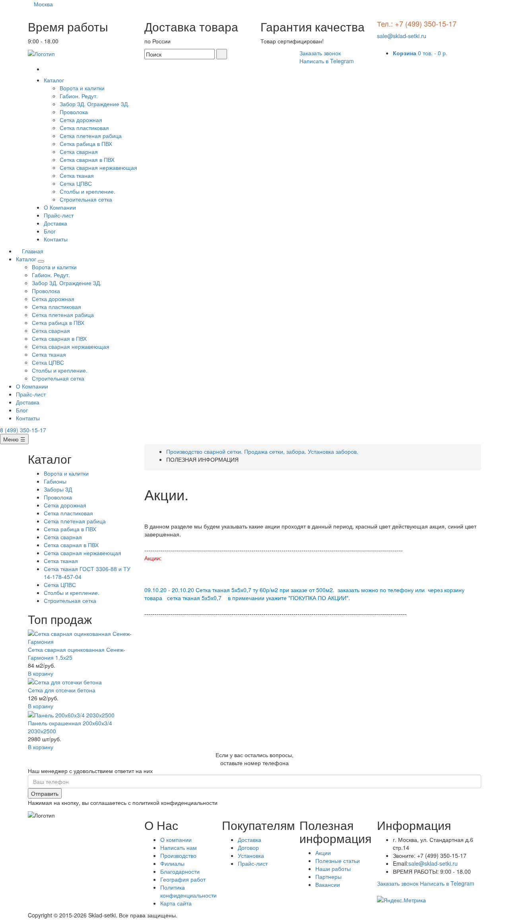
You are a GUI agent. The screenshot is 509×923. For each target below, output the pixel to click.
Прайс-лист (59, 215)
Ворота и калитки (82, 88)
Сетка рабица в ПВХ (86, 144)
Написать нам (178, 847)
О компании (176, 839)
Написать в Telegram (326, 61)
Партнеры (328, 876)
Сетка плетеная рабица (91, 136)
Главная (31, 251)
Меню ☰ (14, 439)
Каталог (55, 80)
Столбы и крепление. (87, 191)
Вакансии (327, 884)
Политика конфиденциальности (188, 891)
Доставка (55, 223)
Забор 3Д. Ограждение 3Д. (94, 104)
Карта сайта (176, 903)
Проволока (74, 112)
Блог (50, 231)
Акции (323, 853)
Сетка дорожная (81, 120)
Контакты (56, 239)
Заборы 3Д (58, 489)
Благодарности (180, 871)
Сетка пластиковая (84, 128)
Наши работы (333, 868)
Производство (178, 855)
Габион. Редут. (79, 96)
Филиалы (172, 863)
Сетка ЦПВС (76, 183)
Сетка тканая (77, 175)
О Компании (60, 207)
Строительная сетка (86, 199)
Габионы (55, 481)
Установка (251, 855)
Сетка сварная (79, 151)
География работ (183, 879)
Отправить (44, 793)
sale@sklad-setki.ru (401, 36)
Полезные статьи (337, 861)
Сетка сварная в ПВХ (87, 159)
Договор (248, 847)
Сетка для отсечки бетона (61, 690)
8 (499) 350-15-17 (23, 430)
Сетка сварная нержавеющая (98, 167)
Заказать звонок (320, 53)
